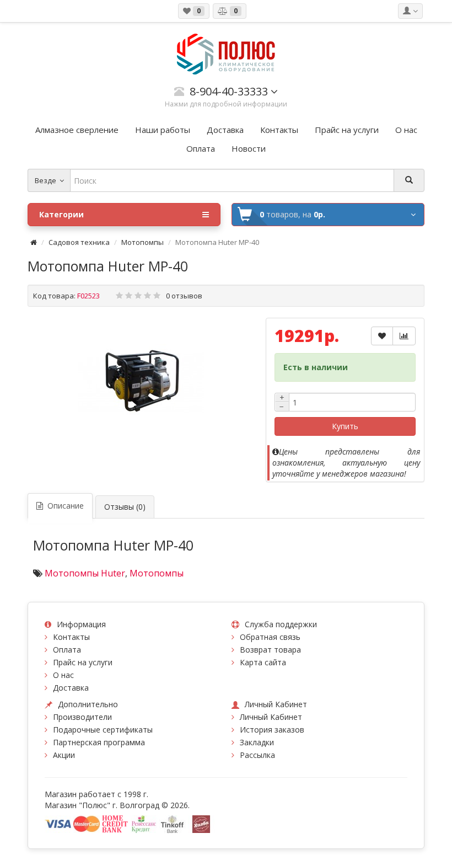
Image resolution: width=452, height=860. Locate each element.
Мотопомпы (142, 242)
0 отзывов (184, 296)
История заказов (272, 729)
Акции (64, 755)
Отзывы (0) (125, 506)
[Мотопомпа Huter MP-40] (141, 381)
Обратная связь (270, 637)
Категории (61, 214)
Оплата (67, 649)
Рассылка (257, 755)
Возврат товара (270, 649)
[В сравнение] (404, 336)
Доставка (71, 687)
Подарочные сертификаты (103, 729)
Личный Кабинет (271, 717)
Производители (82, 717)
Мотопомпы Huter (85, 573)
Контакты (71, 637)
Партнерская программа (99, 742)
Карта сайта (263, 662)
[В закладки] (382, 336)
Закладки (257, 742)
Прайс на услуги (82, 662)
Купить (345, 426)
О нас (63, 675)
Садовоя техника (79, 242)
